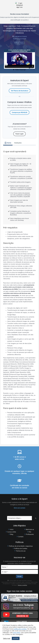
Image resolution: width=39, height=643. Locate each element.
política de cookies (20, 629)
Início (11, 529)
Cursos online (11, 532)
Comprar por (19, 112)
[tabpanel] (19, 293)
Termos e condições (22, 585)
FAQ (29, 532)
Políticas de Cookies (20, 548)
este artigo (16, 632)
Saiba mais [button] (6, 638)
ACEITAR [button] (15, 638)
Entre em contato (19, 508)
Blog (11, 534)
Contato (20, 536)
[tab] (7, 142)
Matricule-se (30, 529)
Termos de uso (21, 551)
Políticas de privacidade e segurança (21, 546)
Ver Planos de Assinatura (19, 90)
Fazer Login (20, 134)
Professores (30, 534)
